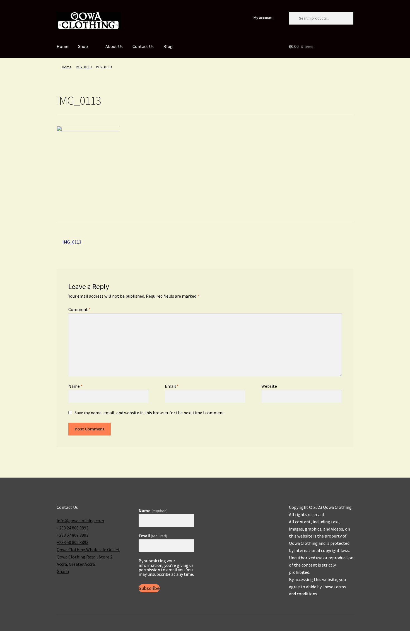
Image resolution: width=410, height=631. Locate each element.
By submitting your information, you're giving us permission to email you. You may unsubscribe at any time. (166, 567)
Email (172, 386)
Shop (83, 46)
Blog (168, 46)
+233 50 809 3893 (72, 542)
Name (75, 386)
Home (62, 46)
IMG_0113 (84, 66)
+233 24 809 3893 (72, 528)
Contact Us (143, 46)
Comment (79, 309)
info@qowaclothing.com (80, 520)
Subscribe (149, 588)
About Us (114, 46)
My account (263, 17)
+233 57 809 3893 (72, 535)
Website (269, 386)
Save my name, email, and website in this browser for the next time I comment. (149, 412)
